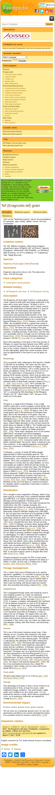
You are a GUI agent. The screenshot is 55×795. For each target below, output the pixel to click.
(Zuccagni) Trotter (16, 264)
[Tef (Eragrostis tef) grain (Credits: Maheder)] (29, 237)
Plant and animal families (12, 132)
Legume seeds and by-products (16, 90)
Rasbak (7, 749)
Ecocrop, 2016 (21, 597)
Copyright (45, 762)
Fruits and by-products (12, 95)
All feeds (6, 69)
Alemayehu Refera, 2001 (26, 564)
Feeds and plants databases (14, 169)
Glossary (6, 162)
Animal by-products (11, 109)
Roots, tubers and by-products (15, 97)
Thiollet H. (15, 727)
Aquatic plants (9, 81)
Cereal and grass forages (13, 74)
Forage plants (8, 72)
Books (7, 174)
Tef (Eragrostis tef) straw (16, 291)
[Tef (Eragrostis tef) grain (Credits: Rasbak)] (12, 237)
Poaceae (34, 264)
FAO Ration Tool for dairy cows (14, 143)
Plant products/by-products (13, 86)
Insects (7, 115)
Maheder (17, 749)
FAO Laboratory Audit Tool (13, 146)
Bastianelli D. (33, 727)
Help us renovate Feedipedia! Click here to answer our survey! (26, 48)
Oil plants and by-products (14, 93)
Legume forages (10, 77)
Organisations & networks (14, 172)
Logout (35, 764)
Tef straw (22, 338)
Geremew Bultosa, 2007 (30, 390)
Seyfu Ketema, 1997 (20, 383)
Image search (8, 160)
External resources (10, 165)
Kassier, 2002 (20, 668)
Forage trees (9, 79)
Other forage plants (11, 83)
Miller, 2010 (42, 478)
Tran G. (24, 727)
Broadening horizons (11, 155)
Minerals (8, 120)
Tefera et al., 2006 (20, 410)
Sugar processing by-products (15, 99)
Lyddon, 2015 (9, 564)
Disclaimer (21, 764)
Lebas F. (43, 727)
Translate (22, 61)
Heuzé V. (6, 727)
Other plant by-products (13, 104)
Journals (8, 176)
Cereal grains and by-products (15, 88)
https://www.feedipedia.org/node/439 (17, 733)
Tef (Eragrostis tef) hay (39, 291)
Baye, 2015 (22, 321)
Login (29, 764)
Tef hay (33, 338)
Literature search (9, 157)
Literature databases (12, 167)
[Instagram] (51, 11)
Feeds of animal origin (11, 106)
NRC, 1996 (8, 431)
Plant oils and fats (11, 102)
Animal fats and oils (11, 113)
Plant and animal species (12, 134)
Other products (10, 123)
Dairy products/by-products (14, 111)
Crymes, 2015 (21, 471)
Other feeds (7, 118)
